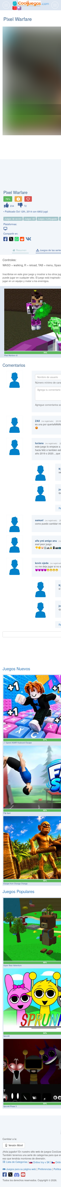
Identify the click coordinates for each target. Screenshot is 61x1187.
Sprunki (6, 1036)
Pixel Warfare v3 (10, 355)
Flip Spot (7, 813)
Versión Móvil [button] (15, 1145)
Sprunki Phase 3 (10, 1106)
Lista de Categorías (17, 1162)
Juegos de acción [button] (13, 218)
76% (7, 199)
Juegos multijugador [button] (47, 218)
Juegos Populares (18, 891)
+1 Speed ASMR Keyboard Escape (17, 742)
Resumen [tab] (20, 250)
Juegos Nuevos (16, 668)
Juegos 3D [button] (29, 218)
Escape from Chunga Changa (15, 883)
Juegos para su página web (21, 1169)
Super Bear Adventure (12, 965)
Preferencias (45, 1169)
